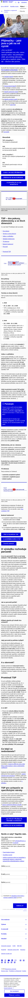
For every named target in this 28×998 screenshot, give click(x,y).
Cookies (24, 971)
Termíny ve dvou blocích (9, 233)
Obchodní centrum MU (13, 949)
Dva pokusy (6, 231)
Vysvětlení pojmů (7, 855)
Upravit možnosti (8, 988)
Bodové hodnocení (8, 244)
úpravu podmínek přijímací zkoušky (12, 804)
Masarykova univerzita (10, 969)
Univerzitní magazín (6, 945)
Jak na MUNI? (5, 6)
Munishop (22, 949)
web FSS (12, 104)
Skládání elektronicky (9, 239)
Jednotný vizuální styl (6, 953)
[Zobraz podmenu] (24, 919)
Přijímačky (23, 6)
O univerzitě (4, 929)
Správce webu (4, 971)
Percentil (5, 246)
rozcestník (6, 132)
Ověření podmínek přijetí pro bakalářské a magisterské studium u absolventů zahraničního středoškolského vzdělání (14, 859)
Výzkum (3, 924)
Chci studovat (5, 919)
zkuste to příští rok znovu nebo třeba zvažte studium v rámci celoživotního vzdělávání (13, 765)
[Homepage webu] (7, 2)
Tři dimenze (6, 241)
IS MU (14, 945)
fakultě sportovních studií (11, 91)
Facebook (15, 842)
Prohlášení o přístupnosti (15, 971)
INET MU (19, 945)
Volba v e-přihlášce (8, 236)
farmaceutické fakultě (10, 86)
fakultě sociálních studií (10, 99)
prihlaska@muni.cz (20, 841)
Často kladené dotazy (9, 852)
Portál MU (3, 949)
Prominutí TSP (7, 251)
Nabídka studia (14, 6)
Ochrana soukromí (19, 909)
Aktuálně (3, 938)
